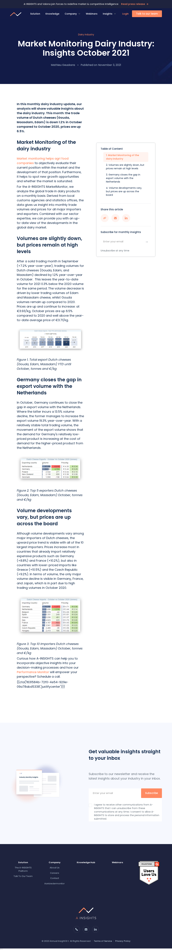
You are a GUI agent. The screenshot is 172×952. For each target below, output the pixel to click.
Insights (107, 13)
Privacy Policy (123, 941)
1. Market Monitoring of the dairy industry (122, 157)
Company (71, 13)
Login (125, 13)
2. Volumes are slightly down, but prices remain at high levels (125, 166)
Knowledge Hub (86, 862)
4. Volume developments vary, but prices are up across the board (124, 191)
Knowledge (52, 13)
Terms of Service (103, 941)
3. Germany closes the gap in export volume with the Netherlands (123, 178)
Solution (35, 13)
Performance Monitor (33, 672)
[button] (72, 13)
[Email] (1, 950)
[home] (16, 13)
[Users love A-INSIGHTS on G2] (148, 873)
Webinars (91, 13)
